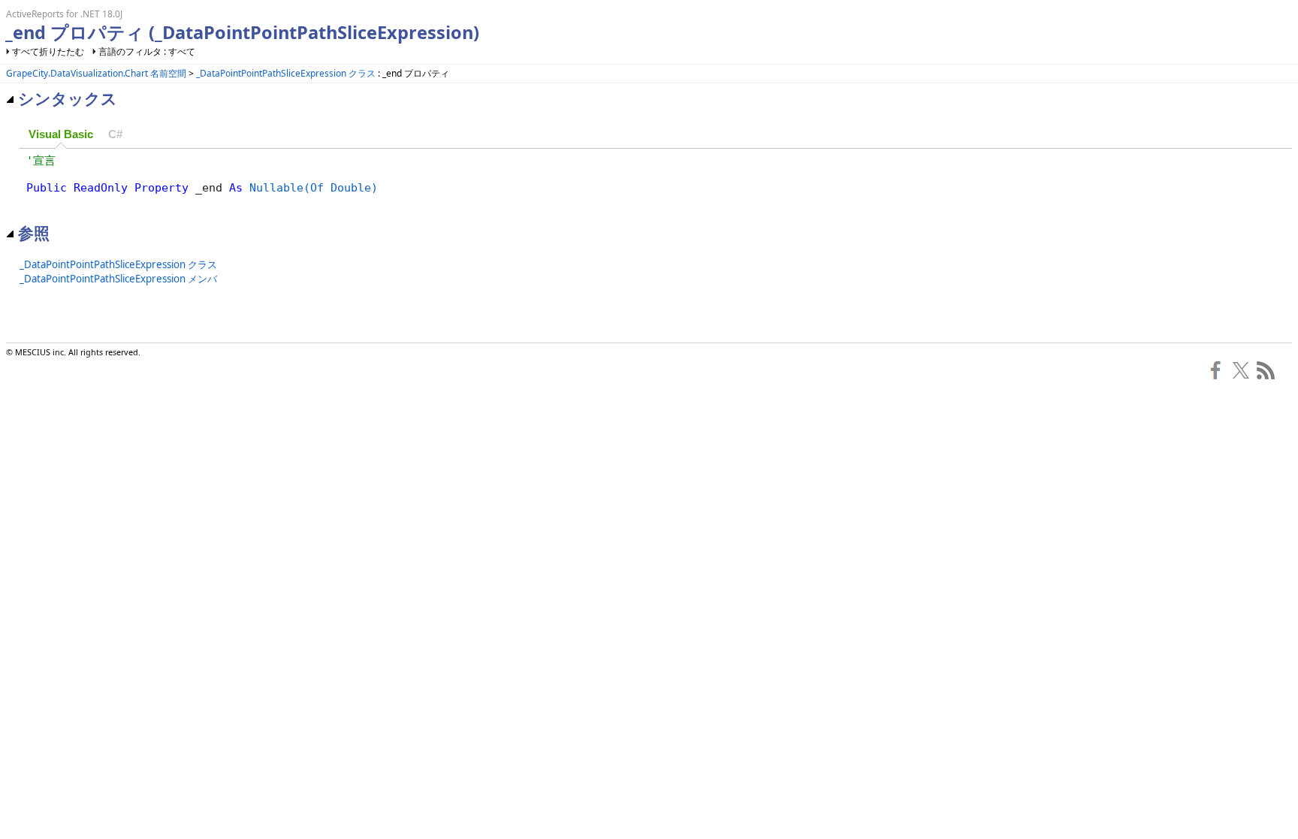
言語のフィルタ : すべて (146, 51)
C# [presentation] (115, 134)
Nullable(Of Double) (313, 187)
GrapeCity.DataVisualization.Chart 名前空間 (96, 73)
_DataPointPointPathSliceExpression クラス (286, 73)
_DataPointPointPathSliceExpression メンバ (118, 278)
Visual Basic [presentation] (61, 134)
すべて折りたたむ (48, 51)
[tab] (61, 135)
